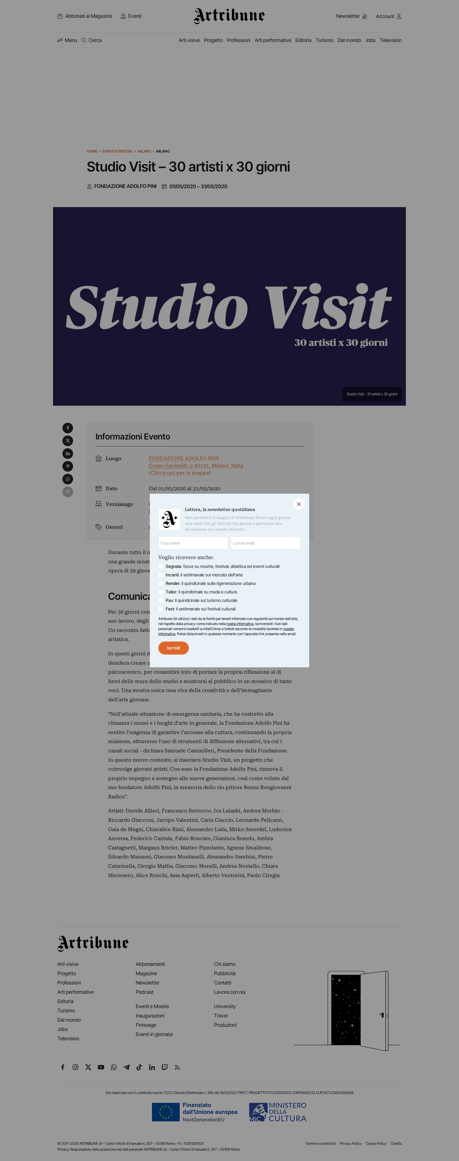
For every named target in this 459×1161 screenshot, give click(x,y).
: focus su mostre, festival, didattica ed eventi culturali (222, 566)
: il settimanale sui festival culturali (201, 608)
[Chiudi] (299, 504)
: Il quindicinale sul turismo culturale (201, 600)
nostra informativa (240, 624)
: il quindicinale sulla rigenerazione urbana (211, 583)
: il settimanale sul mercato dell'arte (204, 574)
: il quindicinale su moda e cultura (201, 591)
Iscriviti (173, 648)
